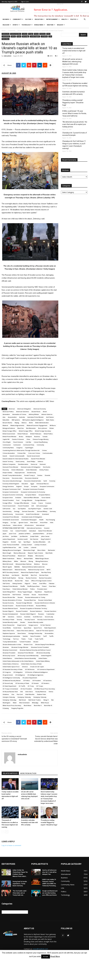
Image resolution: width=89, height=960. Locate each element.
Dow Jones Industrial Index (32, 481)
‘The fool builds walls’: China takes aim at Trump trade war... (20, 893)
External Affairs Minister (31, 497)
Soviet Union (17, 628)
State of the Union (8, 630)
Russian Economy (8, 603)
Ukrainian (6, 647)
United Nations (7, 658)
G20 (32, 506)
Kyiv (20, 542)
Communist (17, 445)
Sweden (25, 636)
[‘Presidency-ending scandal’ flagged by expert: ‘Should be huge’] (49, 812)
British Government (9, 434)
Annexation (6, 414)
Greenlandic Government (11, 520)
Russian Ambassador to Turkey (35, 597)
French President (23, 506)
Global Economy (8, 514)
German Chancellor (28, 511)
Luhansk (33, 547)
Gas (14, 508)
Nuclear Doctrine (31, 578)
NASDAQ (17, 567)
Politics (73, 19)
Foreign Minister (27, 500)
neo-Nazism (15, 575)
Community (17, 19)
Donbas (39, 475)
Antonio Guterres (46, 414)
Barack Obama (7, 423)
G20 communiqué (41, 506)
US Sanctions (47, 680)
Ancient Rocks (36, 411)
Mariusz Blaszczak (19, 553)
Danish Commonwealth (17, 456)
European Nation (30, 495)
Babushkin (6, 420)
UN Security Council (9, 655)
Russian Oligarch (8, 611)
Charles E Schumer (18, 439)
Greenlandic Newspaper (29, 520)
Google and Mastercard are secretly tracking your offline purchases (49, 893)
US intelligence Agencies (35, 675)
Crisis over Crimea (34, 453)
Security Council (30, 619)
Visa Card (20, 694)
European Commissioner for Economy (33, 492)
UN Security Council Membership (28, 655)
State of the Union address (25, 630)
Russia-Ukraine (43, 594)
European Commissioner (10, 492)
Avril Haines (50, 417)
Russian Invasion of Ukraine (24, 605)
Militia (16, 561)
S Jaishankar (50, 614)
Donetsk (47, 475)
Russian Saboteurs (36, 611)
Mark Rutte (49, 553)
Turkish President (25, 642)
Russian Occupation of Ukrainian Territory (33, 608)
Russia (19, 36)
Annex (45, 411)
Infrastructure (29, 525)
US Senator (35, 683)
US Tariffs (22, 686)
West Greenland (24, 703)
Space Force (38, 628)
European (34, 486)
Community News (16, 34)
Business (6, 19)
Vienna (51, 691)
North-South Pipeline (9, 578)
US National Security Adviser (12, 680)
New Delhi (25, 575)
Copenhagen (29, 447)
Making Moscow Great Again (12, 550)
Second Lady (49, 617)
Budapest (29, 436)
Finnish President (8, 500)
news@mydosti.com (40, 949)
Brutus (21, 436)
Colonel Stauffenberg (41, 442)
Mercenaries (39, 556)
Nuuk (27, 581)
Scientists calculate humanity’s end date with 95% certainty (29, 822)
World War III (48, 705)
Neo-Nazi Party (46, 572)
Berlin (31, 423)
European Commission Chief (12, 489)
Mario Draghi (7, 553)
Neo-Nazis (6, 575)
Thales (23, 639)
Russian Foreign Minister (24, 603)
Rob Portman (17, 594)
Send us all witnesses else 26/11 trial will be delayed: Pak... (49, 872)
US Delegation (18, 672)
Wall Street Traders (34, 700)
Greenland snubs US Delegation (32, 517)
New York (34, 575)
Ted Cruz (16, 639)
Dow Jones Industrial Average (12, 481)
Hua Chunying (50, 520)
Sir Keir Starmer (45, 625)
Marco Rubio (41, 550)
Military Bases (7, 561)
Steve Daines (21, 633)
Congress (19, 447)
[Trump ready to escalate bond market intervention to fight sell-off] (10, 784)
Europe (31, 34)
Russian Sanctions (50, 611)
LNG (20, 547)
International (6, 36)
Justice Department (9, 539)
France (36, 34)
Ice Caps (13, 522)
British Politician (23, 434)
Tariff (45, 636)
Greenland (45, 514)
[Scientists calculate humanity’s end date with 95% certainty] (29, 812)
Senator (22, 622)
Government (19, 514)
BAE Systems (16, 420)
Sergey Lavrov (33, 625)
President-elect (42, 589)
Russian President (22, 611)
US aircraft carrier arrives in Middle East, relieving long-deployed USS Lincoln (72, 61)
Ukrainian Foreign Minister (19, 647)
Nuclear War (19, 581)
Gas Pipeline (22, 508)
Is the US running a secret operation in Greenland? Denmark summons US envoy (14, 738)
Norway (20, 578)
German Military (42, 511)
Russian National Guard (10, 608)
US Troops (39, 686)
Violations (6, 694)
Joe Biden (14, 536)
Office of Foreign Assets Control (41, 581)
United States (42, 658)
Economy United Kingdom (11, 484)
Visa (12, 694)
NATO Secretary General (10, 572)
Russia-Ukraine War (9, 597)
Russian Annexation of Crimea (12, 600)
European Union (8, 497)
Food (17, 500)
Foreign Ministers (40, 500)
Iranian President (21, 531)
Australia (22, 417)
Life (49, 542)
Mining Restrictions (42, 561)
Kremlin (13, 542)
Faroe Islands (46, 497)
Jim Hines (6, 536)
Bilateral (5, 425)
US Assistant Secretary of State (12, 669)
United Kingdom (34, 36)
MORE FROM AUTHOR (28, 773)
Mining (31, 561)
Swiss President (35, 636)
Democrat (34, 464)
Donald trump (31, 472)
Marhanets (51, 550)
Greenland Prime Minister (11, 517)
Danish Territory (8, 461)
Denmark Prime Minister (10, 467)
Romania (26, 594)
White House (45, 703)
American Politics (8, 411)
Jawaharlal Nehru (38, 533)
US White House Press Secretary (44, 689)
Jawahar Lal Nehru (24, 533)
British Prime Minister (9, 436)
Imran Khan (44, 522)
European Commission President (33, 489)
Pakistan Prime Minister (10, 586)
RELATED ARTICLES (10, 773)
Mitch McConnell (8, 564)
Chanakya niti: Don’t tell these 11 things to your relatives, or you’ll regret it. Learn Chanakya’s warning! (74, 144)
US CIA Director (30, 669)
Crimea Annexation (9, 453)
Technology (26, 25)
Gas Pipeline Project (34, 508)
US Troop (31, 686)
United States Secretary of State (31, 664)
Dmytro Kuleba (7, 472)
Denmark (43, 464)
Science (19, 617)
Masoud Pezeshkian (9, 556)
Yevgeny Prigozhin (17, 708)
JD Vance (49, 533)
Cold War (28, 442)
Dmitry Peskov (44, 470)
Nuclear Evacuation (45, 578)
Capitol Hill (6, 439)
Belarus (24, 423)
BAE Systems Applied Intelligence (33, 420)
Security (19, 619)
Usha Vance (29, 691)
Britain (52, 428)
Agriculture (5, 817)
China (28, 439)
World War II (37, 705)
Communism (7, 445)
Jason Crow (12, 533)
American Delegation (24, 409)
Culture (28, 19)
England (19, 486)
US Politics (44, 36)
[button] (84, 19)
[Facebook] (82, 1)
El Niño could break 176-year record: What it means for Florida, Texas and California (74, 113)
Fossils (34, 503)
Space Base (27, 628)
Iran (11, 531)
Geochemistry (7, 511)
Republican (38, 592)
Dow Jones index (17, 478)
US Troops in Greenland (10, 689)
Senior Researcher (9, 625)
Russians (41, 614)
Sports (15, 25)
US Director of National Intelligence (36, 672)
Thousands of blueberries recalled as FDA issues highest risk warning (74, 84)
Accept (45, 956)
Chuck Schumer (18, 442)
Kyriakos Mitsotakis (39, 542)
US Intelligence (20, 675)
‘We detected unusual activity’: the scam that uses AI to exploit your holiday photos (74, 124)
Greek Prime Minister (33, 514)
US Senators (45, 683)
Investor (5, 531)
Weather (50, 25)
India (48, 34)
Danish (5, 456)
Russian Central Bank (45, 600)
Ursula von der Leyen (37, 666)
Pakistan (51, 583)
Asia (4, 417)
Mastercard (21, 556)
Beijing (17, 423)
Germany (42, 34)
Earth (45, 481)
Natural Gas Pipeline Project (30, 572)
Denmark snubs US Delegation (30, 467)
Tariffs (51, 636)
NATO (48, 569)
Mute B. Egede (7, 567)
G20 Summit (6, 508)
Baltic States (50, 420)
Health (64, 19)
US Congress (7, 672)
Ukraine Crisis (28, 644)
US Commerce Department (45, 669)
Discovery (6, 470)
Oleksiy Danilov (17, 583)
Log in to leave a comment (11, 845)
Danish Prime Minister (38, 459)
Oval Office (42, 583)
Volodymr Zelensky (9, 697)
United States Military (43, 661)
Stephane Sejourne (9, 633)
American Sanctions (22, 411)
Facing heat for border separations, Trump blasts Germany (20, 884)
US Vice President (26, 689)
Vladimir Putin (41, 694)
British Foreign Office (25, 431)
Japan (4, 533)
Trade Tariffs (39, 639)
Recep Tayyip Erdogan (25, 592)
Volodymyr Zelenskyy (9, 700)
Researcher (6, 594)
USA (50, 36)
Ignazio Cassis (23, 522)
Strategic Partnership (35, 633)
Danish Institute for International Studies (16, 459)
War (52, 700)
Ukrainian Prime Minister (26, 653)
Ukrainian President (9, 653)
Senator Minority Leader (35, 622)
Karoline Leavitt (23, 539)
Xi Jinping (6, 708)
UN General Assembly (43, 653)
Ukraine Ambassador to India (12, 644)
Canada (45, 436)
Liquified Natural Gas (9, 547)
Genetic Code (48, 508)
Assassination (12, 417)
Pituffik (22, 586)
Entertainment (52, 19)
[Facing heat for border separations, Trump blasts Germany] (6, 884)
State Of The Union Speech (45, 630)
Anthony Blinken (34, 414)
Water (15, 703)
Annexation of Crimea (19, 414)
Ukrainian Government (10, 650)
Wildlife (60, 25)
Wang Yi (46, 700)
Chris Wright (7, 442)
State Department (50, 628)
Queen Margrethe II (9, 592)
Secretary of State (8, 619)
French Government (9, 506)
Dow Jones (6, 478)
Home (4, 31)
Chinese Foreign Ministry (41, 439)
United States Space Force (11, 666)
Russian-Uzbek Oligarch (28, 614)
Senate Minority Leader (10, 622)
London (26, 547)
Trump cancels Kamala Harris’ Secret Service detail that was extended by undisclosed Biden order (46, 740)
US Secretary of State (22, 683)
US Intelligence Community (11, 678)
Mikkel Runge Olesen (42, 558)
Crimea (44, 450)
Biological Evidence (9, 428)
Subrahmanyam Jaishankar (11, 636)
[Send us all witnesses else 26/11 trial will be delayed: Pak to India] (36, 872)
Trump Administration (10, 642)
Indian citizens (17, 525)
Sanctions (11, 617)
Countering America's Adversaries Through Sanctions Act (21, 450)
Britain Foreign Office (9, 431)
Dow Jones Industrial (31, 478)
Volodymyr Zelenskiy (24, 697)
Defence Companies (9, 464)
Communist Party (28, 445)
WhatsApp (35, 703)
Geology (16, 511)
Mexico (19, 558)
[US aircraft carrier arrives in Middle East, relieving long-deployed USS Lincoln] (29, 784)
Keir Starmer (34, 539)
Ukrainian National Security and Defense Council (35, 650)
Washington (6, 703)
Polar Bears (6, 589)
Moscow (44, 564)
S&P (4, 617)
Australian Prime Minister (35, 417)
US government (8, 675)
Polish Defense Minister (20, 589)
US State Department (9, 686)
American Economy (39, 409)
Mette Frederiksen (8, 558)
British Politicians (35, 434)
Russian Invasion (8, 605)
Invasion (46, 528)
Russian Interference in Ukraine (45, 603)
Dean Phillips (31, 461)
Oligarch (27, 583)
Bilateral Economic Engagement (37, 425)
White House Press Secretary (12, 705)
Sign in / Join (25, 1)
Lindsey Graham (27, 545)
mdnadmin (7, 56)
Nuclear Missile (7, 581)
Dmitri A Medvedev (17, 470)
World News (38, 25)
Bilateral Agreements (17, 425)
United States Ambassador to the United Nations (18, 661)
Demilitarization (23, 464)
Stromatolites (49, 633)
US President (36, 680)
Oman (35, 583)
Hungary (5, 522)
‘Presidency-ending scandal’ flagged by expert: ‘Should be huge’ (49, 822)
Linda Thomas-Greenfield (11, 545)
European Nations (44, 495)
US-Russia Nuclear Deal (10, 691)
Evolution (18, 497)
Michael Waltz (28, 558)
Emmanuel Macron (43, 484)
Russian (20, 597)
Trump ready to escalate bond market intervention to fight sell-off (74, 50)
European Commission (47, 486)
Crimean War (21, 453)
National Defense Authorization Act (33, 567)
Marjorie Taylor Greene (35, 553)
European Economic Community (13, 495)
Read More (55, 956)
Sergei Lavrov (21, 625)
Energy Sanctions (8, 486)
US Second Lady (8, 683)
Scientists (27, 617)
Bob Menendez (31, 428)
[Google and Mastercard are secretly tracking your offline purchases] (36, 893)
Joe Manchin (24, 536)
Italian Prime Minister (45, 531)
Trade (30, 639)
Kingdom (5, 542)
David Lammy (20, 461)
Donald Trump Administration (12, 475)
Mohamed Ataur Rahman (24, 564)
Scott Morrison (37, 617)
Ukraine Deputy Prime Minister (45, 644)
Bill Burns (53, 425)
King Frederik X (46, 539)
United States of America (11, 664)
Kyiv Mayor (27, 542)
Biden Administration (42, 423)
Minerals (23, 561)
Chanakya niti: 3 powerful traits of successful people (74, 134)
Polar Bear (52, 586)
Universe (25, 666)
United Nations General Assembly (25, 658)
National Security (20, 569)
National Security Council (36, 569)
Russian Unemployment (10, 614)
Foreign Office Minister (21, 503)
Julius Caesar (45, 536)
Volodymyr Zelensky (39, 697)
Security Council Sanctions (45, 619)
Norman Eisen (43, 575)
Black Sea (20, 428)
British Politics (48, 434)
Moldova (37, 564)
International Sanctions (34, 528)
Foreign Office (7, 503)
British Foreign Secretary (43, 431)
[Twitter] (85, 1)
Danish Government (33, 456)
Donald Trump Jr (29, 475)
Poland (44, 586)
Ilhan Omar (34, 522)
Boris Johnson (42, 428)
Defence (40, 461)
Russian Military (41, 605)
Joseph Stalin (34, 536)
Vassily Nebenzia (40, 691)
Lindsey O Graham (40, 545)
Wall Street (22, 700)
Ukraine (35, 642)
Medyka (30, 556)
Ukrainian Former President (40, 647)
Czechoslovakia (47, 453)
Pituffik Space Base (33, 586)
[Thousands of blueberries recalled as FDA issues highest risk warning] (10, 812)
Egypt (32, 484)
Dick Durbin (46, 467)
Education (39, 19)
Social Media (7, 628)
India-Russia (6, 525)
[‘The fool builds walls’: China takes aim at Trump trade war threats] (6, 893)
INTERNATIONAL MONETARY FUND (13, 528)
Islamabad (32, 531)
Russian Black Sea (30, 600)
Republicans (48, 592)
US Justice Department (29, 678)
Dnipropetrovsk (20, 472)
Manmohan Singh (29, 550)
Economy (52, 481)
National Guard (7, 569)
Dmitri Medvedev (31, 470)
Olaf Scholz (6, 583)
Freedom (48, 503)
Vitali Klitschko (29, 694)
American (12, 409)
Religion (6, 25)
